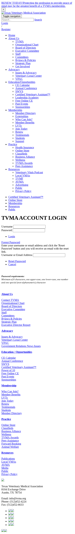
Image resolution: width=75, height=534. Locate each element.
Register (5, 29)
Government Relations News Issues (21, 346)
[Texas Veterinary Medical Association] (23, 12)
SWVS (5, 364)
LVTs (4, 397)
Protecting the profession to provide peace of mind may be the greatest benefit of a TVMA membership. (36, 4)
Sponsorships (8, 379)
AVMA (5, 464)
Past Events (7, 376)
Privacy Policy (9, 474)
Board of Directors (11, 306)
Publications (8, 458)
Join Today (7, 400)
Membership (15, 203)
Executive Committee (13, 309)
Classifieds (7, 428)
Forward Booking (11, 443)
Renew (5, 403)
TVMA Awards (10, 437)
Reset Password (17, 261)
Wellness (6, 434)
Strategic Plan (9, 321)
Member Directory (11, 413)
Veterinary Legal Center (14, 339)
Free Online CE (10, 373)
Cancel (12, 264)
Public (11, 209)
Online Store (15, 200)
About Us (7, 294)
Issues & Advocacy (12, 336)
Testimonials (8, 407)
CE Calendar (8, 357)
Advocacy (7, 330)
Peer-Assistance (10, 440)
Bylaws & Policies (11, 318)
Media (4, 467)
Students (6, 410)
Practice (6, 419)
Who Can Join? (9, 391)
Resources (14, 206)
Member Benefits (10, 394)
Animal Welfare (10, 446)
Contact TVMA (10, 300)
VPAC (5, 342)
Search (38, 19)
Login (4, 23)
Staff (4, 312)
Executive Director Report (15, 324)
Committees (7, 315)
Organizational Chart (12, 303)
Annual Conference (12, 360)
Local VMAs (8, 461)
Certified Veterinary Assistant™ (25, 196)
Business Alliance (11, 431)
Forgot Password (10, 242)
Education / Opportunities (16, 351)
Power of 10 (8, 370)
